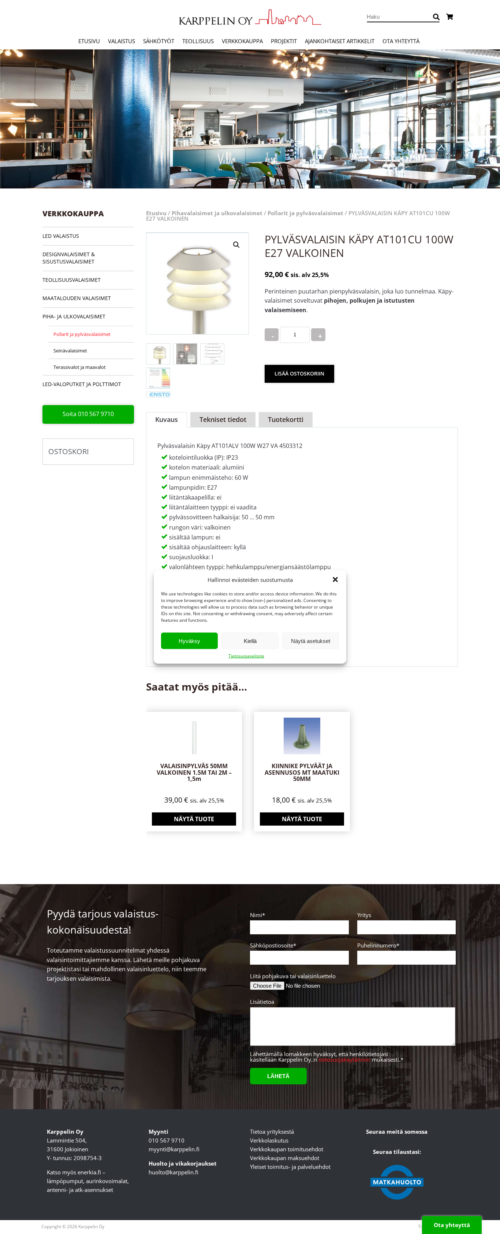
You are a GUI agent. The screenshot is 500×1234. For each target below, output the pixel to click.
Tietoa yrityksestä (272, 1131)
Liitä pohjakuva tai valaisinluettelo (293, 976)
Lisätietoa (262, 1002)
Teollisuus (198, 41)
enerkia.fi (89, 1172)
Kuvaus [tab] (166, 419)
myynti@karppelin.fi (174, 1149)
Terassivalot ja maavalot (79, 367)
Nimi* (257, 915)
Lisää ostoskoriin (299, 373)
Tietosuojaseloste (246, 656)
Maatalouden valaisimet (76, 298)
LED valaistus (60, 235)
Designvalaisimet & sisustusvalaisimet (68, 258)
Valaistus (121, 41)
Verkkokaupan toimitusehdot (286, 1149)
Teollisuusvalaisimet (71, 279)
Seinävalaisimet (70, 350)
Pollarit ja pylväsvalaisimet (82, 334)
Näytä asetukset (310, 640)
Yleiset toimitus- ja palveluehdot (290, 1166)
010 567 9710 (166, 1140)
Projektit (284, 41)
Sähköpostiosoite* (273, 946)
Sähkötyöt (158, 41)
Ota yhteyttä (401, 41)
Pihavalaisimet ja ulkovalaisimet (217, 213)
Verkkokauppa (242, 41)
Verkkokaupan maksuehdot (284, 1158)
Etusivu (89, 41)
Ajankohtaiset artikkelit (339, 41)
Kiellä (250, 640)
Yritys (364, 915)
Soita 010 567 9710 (88, 414)
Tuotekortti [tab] (285, 419)
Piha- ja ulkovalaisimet (73, 316)
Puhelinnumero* (378, 946)
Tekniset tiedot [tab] (222, 419)
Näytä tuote (194, 819)
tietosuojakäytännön (344, 1059)
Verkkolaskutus (269, 1140)
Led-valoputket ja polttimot (81, 384)
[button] (335, 579)
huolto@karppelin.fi (173, 1172)
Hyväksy (189, 640)
